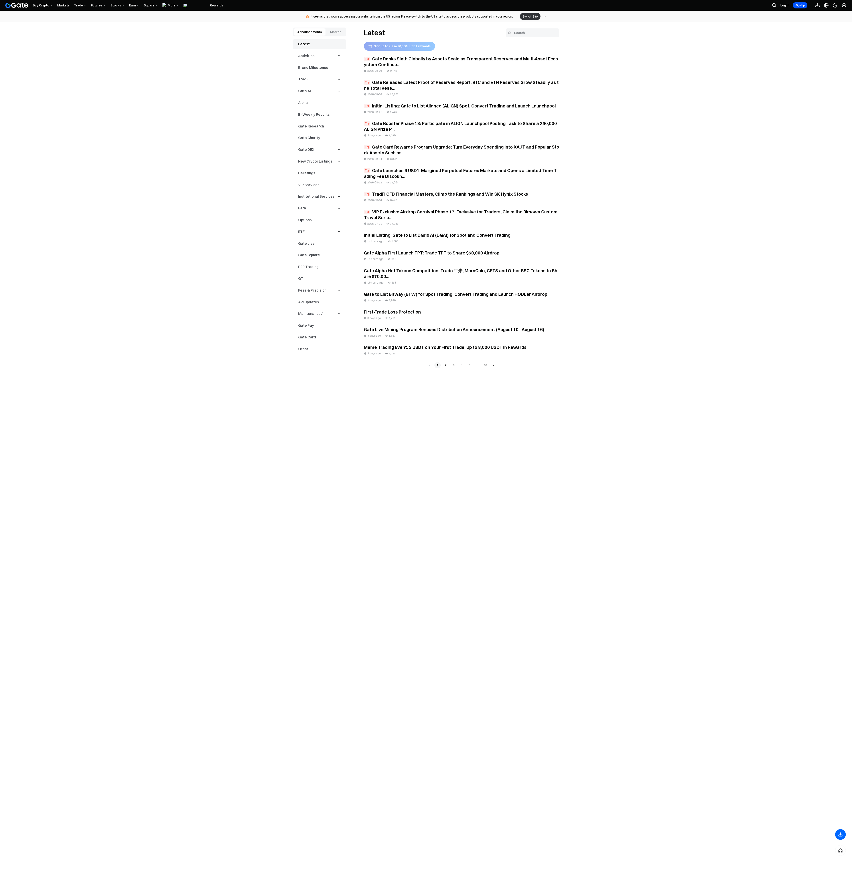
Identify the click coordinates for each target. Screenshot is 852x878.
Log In (784, 5)
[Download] (840, 834)
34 (485, 365)
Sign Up (800, 5)
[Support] (840, 850)
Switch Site (530, 16)
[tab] (309, 32)
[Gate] (16, 5)
